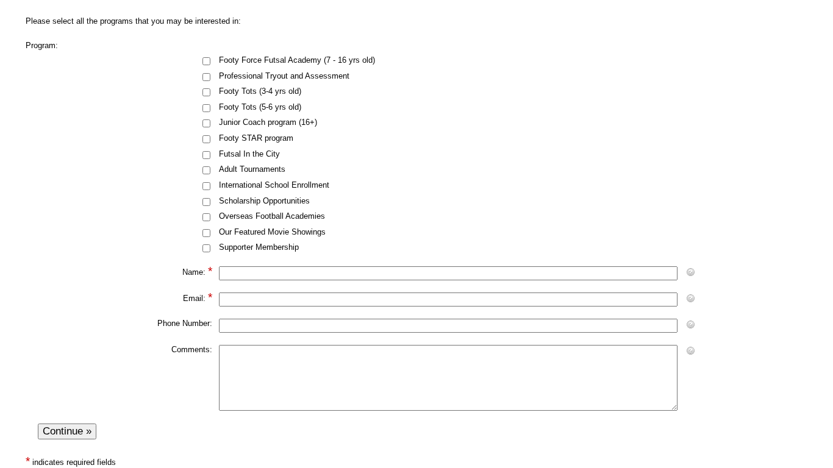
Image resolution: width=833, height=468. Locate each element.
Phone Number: (184, 323)
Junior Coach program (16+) (268, 122)
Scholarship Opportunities (264, 200)
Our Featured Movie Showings (272, 231)
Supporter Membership (259, 247)
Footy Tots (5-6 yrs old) (260, 107)
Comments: (191, 349)
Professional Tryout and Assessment (284, 75)
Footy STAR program (256, 138)
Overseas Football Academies (272, 216)
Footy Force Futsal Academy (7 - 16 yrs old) (297, 60)
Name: (194, 272)
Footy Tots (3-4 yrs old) (260, 91)
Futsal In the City (249, 153)
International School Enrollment (274, 185)
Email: (194, 298)
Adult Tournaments (252, 169)
